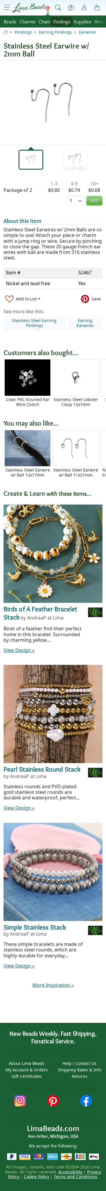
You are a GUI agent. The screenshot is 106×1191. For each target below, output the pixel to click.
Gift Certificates (26, 1076)
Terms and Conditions (75, 1176)
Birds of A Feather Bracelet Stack (40, 613)
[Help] (71, 8)
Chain (44, 21)
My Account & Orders (27, 1070)
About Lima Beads (26, 1063)
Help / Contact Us (79, 1063)
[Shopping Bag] (97, 8)
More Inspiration (53, 985)
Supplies (82, 21)
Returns (79, 1076)
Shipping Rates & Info (79, 1070)
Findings (61, 21)
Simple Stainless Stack (35, 927)
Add (94, 201)
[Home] (6, 32)
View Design (19, 650)
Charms (27, 21)
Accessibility (70, 1172)
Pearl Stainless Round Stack (42, 769)
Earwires (87, 32)
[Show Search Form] (58, 8)
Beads (10, 21)
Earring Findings (55, 32)
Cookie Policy (36, 1176)
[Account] (84, 8)
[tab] (31, 160)
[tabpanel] (53, 103)
